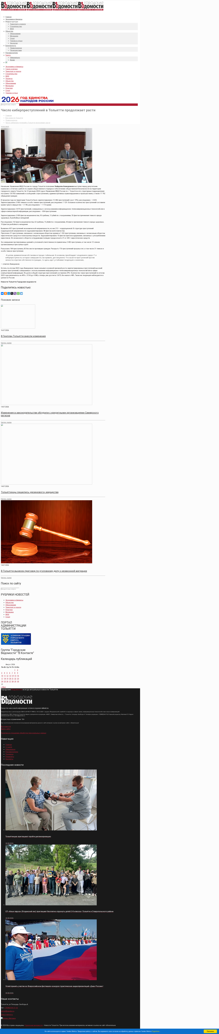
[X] (11, 293)
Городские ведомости (34, 1025)
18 (5, 679)
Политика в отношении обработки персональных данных (23, 733)
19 (7, 679)
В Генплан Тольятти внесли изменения (23, 336)
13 (10, 676)
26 (7, 681)
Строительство (11, 74)
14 (13, 676)
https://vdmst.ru (7, 1015)
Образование (10, 83)
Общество (9, 81)
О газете (8, 747)
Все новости (6, 726)
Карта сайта (5, 729)
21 (13, 679)
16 (18, 676)
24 (2, 681)
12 (7, 676)
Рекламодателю (11, 752)
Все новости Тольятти (14, 118)
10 (2, 676)
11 (5, 676)
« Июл (3, 687)
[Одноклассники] (5, 293)
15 (15, 676)
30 (18, 681)
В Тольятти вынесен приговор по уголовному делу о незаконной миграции (44, 571)
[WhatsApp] (18, 293)
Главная (8, 116)
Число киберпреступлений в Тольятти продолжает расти (27, 123)
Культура (9, 88)
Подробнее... (156, 1031)
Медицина (9, 86)
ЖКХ (7, 76)
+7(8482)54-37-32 (11, 1008)
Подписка (9, 754)
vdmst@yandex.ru (7, 1011)
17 (2, 679)
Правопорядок (11, 120)
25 (5, 681)
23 (18, 679)
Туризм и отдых (11, 93)
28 (13, 681)
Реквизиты (9, 757)
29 (15, 681)
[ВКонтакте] (2, 293)
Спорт (7, 91)
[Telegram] (21, 293)
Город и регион (11, 69)
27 (10, 681)
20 (10, 679)
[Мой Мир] (8, 293)
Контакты (9, 759)
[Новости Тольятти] (52, 10)
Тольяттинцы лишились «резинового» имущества (29, 492)
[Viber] (15, 293)
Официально (10, 749)
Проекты (9, 79)
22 (15, 679)
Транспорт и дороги (13, 71)
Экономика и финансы (14, 67)
